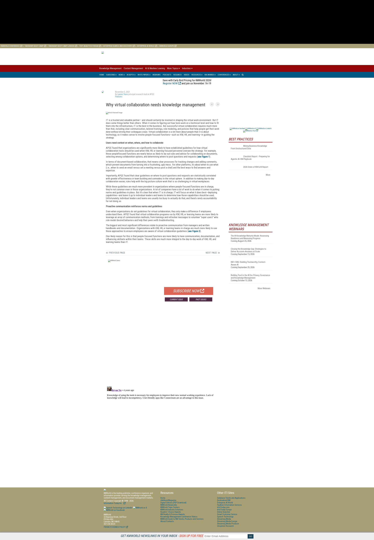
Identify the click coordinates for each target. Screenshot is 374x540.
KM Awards (209, 75)
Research (177, 75)
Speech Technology (225, 516)
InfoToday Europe (224, 509)
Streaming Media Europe (227, 521)
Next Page (211, 252)
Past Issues (201, 299)
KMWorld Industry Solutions (171, 509)
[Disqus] (163, 346)
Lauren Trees (122, 94)
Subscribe (110, 75)
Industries (186, 68)
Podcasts (167, 75)
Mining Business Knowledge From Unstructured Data (249, 147)
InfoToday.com (223, 507)
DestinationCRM (223, 500)
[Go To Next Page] (217, 104)
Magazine (168, 500)
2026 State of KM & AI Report (255, 167)
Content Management (133, 68)
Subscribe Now (186, 291)
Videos (186, 75)
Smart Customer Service (227, 514)
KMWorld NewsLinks (168, 505)
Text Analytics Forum (88, 46)
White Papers (143, 75)
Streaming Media (224, 519)
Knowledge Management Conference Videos (178, 516)
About (235, 75)
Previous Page (117, 252)
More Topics (172, 68)
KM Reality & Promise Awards (172, 514)
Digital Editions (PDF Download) (173, 502)
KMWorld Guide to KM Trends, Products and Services (182, 519)
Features (118, 96)
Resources (196, 75)
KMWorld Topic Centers (170, 507)
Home (101, 75)
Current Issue (176, 299)
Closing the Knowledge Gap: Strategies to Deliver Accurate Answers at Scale (248, 250)
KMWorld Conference (10, 46)
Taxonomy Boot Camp (34, 46)
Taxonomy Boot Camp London (61, 46)
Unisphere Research (225, 526)
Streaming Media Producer (228, 523)
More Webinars (264, 288)
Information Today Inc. (113, 503)
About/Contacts (167, 521)
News (121, 75)
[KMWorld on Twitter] (140, 508)
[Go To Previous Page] (212, 104)
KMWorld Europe (166, 46)
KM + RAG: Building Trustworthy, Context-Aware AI (248, 263)
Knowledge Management (110, 68)
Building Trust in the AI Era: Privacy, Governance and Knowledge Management (250, 276)
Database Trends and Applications (231, 498)
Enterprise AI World (145, 46)
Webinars (157, 75)
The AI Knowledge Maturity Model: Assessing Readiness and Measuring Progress (250, 237)
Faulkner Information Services (229, 505)
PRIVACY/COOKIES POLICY (114, 527)
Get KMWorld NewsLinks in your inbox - (162, 536)
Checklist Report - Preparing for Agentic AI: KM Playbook (250, 157)
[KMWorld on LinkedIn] (118, 508)
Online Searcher (223, 512)
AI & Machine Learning (155, 68)
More (268, 175)
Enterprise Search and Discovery (117, 46)
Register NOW (170, 83)
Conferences (223, 75)
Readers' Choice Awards (170, 512)
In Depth (130, 75)
